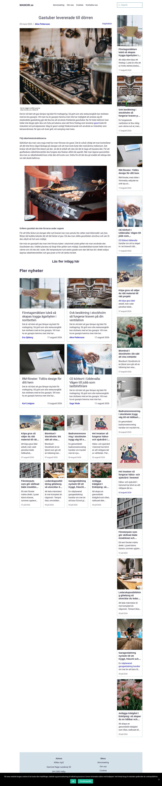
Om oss (70, 5)
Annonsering (58, 5)
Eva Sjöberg (27, 337)
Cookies (79, 5)
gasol (96, 123)
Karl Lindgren (28, 403)
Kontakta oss (92, 5)
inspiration (107, 23)
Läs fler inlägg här (65, 261)
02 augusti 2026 (125, 493)
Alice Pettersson (42, 24)
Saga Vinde (74, 403)
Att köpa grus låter (127, 301)
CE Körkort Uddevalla (128, 240)
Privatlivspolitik (85, 781)
